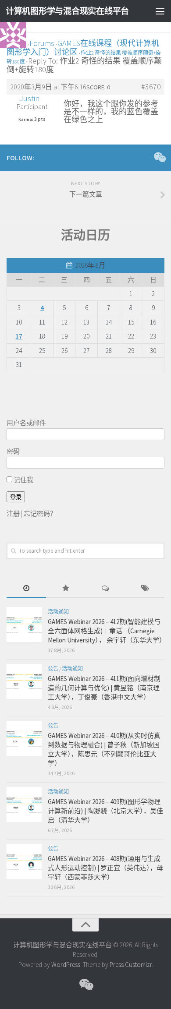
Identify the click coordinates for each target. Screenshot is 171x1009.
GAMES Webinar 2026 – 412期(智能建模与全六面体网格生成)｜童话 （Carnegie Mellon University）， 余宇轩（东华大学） (107, 630)
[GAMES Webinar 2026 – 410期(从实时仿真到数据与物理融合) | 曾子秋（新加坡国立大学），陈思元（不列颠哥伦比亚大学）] (24, 738)
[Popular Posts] (66, 588)
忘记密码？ (40, 513)
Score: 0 (98, 87)
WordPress (65, 964)
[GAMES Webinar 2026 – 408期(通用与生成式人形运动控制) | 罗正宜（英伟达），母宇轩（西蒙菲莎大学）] (24, 861)
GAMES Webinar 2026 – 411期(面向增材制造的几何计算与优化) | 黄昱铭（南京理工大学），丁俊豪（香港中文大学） (104, 687)
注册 (13, 513)
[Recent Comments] (105, 588)
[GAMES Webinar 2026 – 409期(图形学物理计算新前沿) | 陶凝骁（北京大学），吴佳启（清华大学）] (24, 804)
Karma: (25, 119)
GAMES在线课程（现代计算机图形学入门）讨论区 (83, 47)
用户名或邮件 (26, 423)
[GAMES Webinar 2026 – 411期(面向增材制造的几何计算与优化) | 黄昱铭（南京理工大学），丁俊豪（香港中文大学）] (24, 681)
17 (18, 336)
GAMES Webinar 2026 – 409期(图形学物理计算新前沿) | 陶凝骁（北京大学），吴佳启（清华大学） (105, 810)
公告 (53, 668)
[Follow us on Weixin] (159, 157)
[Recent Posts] (26, 588)
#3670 (151, 87)
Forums (41, 43)
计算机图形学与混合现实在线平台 (67, 11)
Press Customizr (131, 964)
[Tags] (144, 588)
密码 (13, 451)
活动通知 (58, 611)
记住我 (22, 480)
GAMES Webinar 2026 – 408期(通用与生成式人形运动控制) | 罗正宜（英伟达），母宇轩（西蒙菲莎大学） (105, 867)
